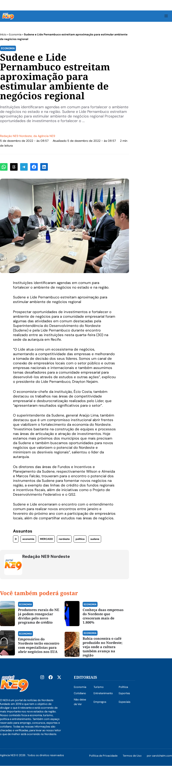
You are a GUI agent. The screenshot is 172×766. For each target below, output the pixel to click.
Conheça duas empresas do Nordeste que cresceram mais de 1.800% (103, 616)
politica (80, 539)
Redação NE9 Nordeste (16, 136)
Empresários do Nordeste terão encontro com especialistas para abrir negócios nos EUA (38, 645)
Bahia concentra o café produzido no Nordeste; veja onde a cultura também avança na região (102, 647)
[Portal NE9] (8, 16)
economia (28, 539)
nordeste (64, 539)
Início (3, 34)
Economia (15, 34)
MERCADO (46, 539)
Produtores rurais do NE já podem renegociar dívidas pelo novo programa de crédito (38, 616)
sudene (94, 539)
